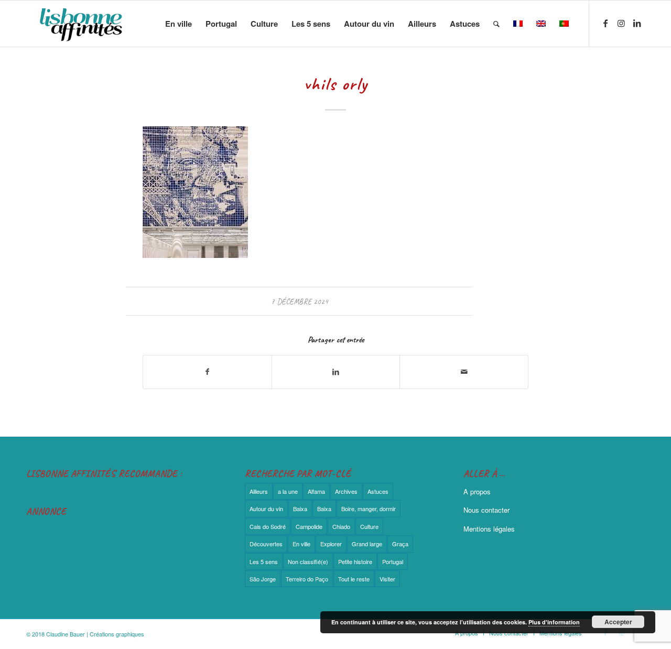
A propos (477, 491)
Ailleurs (259, 491)
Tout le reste (354, 579)
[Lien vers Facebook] (605, 23)
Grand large (367, 543)
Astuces (377, 491)
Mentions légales (489, 529)
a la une (288, 491)
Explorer (331, 543)
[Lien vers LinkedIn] (637, 23)
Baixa (300, 508)
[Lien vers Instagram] (621, 23)
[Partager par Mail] (464, 371)
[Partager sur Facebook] (207, 371)
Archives (346, 491)
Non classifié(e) (308, 561)
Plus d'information (554, 622)
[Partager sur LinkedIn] (336, 371)
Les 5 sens (264, 561)
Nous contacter (486, 510)
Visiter (387, 579)
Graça (400, 543)
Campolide (309, 526)
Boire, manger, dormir (368, 508)
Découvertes (266, 543)
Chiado (341, 526)
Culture (369, 526)
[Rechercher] (496, 24)
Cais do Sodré (268, 526)
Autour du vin (266, 508)
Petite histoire (355, 561)
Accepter (618, 621)
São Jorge (263, 579)
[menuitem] (178, 24)
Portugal (392, 561)
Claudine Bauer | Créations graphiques (95, 634)
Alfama (316, 491)
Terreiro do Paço (307, 579)
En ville (301, 543)
